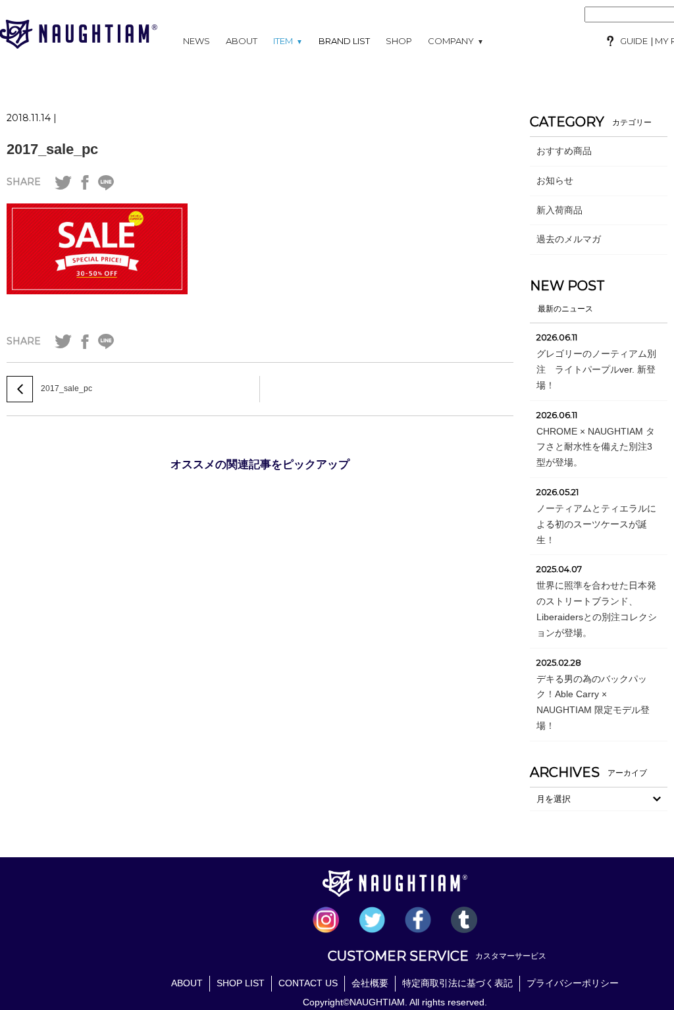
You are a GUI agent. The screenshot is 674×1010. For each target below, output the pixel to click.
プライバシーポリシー (573, 983)
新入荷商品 (559, 210)
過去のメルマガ (568, 239)
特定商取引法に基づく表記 (457, 983)
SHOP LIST (241, 983)
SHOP (399, 41)
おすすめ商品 (564, 151)
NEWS (196, 41)
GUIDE (634, 41)
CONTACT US (308, 983)
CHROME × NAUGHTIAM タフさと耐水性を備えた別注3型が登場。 (595, 447)
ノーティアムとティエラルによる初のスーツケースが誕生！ (596, 524)
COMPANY (456, 41)
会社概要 (369, 983)
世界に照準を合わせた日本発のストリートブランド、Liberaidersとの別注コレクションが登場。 (596, 608)
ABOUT (241, 41)
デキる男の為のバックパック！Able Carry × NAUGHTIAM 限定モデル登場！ (593, 702)
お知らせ (554, 180)
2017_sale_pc (52, 149)
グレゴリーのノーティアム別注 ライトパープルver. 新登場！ (596, 369)
